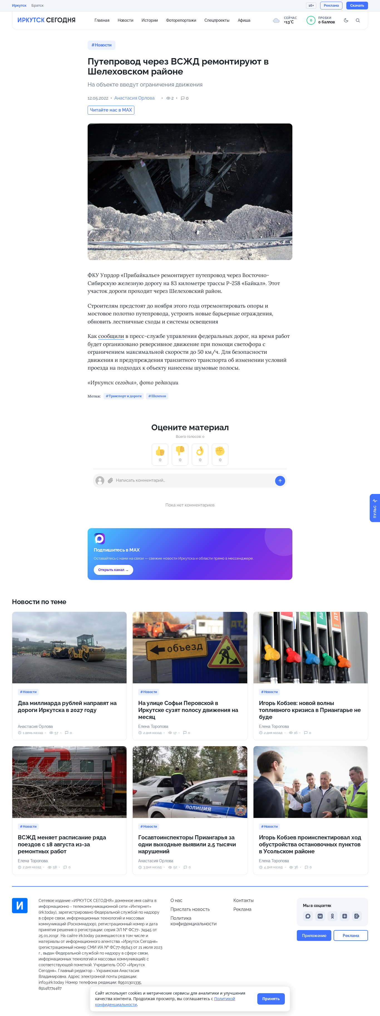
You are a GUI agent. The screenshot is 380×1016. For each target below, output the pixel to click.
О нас (176, 900)
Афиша (244, 20)
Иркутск (19, 5)
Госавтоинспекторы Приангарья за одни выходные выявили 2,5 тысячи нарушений (187, 844)
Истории (150, 20)
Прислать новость (190, 909)
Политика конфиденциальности (194, 921)
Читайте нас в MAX (111, 110)
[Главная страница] (46, 20)
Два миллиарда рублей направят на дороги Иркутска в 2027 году (67, 706)
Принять (271, 998)
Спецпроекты (217, 20)
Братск (37, 5)
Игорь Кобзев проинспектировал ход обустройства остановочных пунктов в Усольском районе (310, 844)
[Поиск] (357, 20)
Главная (102, 20)
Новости (125, 20)
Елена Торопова (153, 726)
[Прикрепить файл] (110, 480)
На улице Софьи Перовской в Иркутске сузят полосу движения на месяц (188, 710)
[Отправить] (280, 481)
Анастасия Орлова (134, 98)
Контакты (243, 900)
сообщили (111, 336)
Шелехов (158, 396)
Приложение (314, 935)
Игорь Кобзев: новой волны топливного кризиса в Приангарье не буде (310, 710)
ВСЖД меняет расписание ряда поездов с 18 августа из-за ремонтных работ (62, 844)
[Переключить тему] (346, 20)
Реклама (242, 909)
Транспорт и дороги (125, 396)
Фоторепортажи (181, 20)
